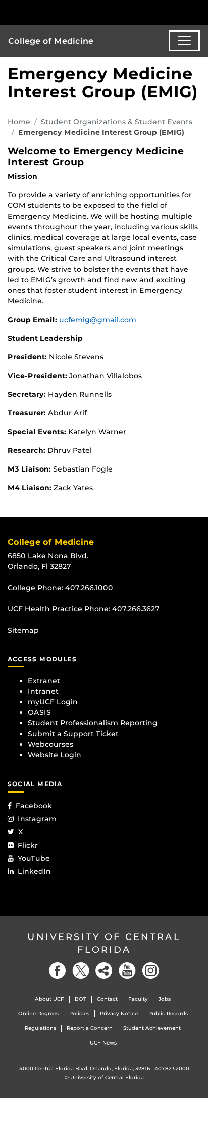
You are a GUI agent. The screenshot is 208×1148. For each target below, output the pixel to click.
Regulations (40, 1028)
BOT (80, 999)
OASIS (39, 712)
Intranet (43, 691)
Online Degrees (38, 1013)
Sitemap (23, 630)
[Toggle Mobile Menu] (197, 12)
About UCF (49, 999)
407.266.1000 (89, 587)
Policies (79, 1013)
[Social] (104, 970)
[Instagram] (150, 970)
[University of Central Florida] (76, 12)
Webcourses (50, 744)
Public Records (168, 1013)
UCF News (103, 1042)
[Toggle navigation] (184, 40)
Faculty (138, 999)
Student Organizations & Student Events (116, 121)
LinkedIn (34, 871)
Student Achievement (152, 1028)
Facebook (34, 805)
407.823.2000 (171, 1068)
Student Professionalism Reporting (93, 722)
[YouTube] (127, 970)
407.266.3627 (136, 608)
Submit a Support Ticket (73, 733)
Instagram (37, 818)
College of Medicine (50, 41)
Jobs (165, 999)
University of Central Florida (104, 943)
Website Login (54, 754)
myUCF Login (53, 701)
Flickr (28, 845)
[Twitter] (80, 970)
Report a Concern (90, 1028)
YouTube (34, 858)
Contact (107, 999)
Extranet (44, 680)
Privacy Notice (119, 1013)
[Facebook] (57, 970)
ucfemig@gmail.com (97, 319)
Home (19, 121)
